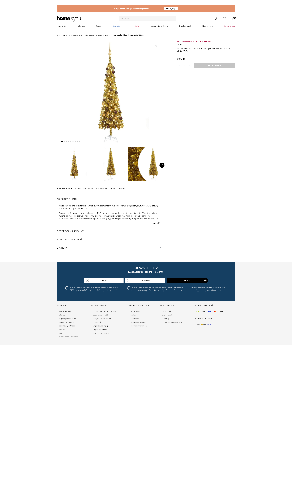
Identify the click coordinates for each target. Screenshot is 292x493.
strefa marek (167, 315)
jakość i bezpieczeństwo (68, 337)
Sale (137, 26)
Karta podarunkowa (159, 26)
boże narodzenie (90, 35)
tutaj (227, 291)
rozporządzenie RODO (68, 319)
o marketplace (167, 311)
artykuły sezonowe (75, 35)
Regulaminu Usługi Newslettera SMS (172, 287)
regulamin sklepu (100, 330)
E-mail (104, 280)
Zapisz (187, 280)
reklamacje (97, 322)
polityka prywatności (67, 326)
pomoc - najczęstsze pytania (104, 311)
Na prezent (207, 26)
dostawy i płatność (100, 315)
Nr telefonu (146, 280)
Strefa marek (185, 26)
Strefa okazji (229, 26)
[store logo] (69, 19)
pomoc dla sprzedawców (172, 322)
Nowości (116, 26)
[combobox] (147, 18)
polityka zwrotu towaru (102, 319)
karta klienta (135, 319)
